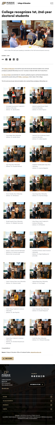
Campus (5, 409)
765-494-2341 (5, 388)
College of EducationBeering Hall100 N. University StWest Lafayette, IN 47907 (7, 382)
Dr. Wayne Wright (6, 75)
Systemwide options (35, 384)
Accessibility (5, 417)
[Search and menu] (51, 3)
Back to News (8, 358)
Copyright (17, 415)
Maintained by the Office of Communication (27, 418)
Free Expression (37, 417)
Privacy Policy (30, 417)
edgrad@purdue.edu (36, 352)
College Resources (8, 400)
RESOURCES (6, 405)
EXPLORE (5, 396)
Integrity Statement (21, 417)
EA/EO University (13, 417)
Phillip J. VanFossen (23, 77)
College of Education (24, 3)
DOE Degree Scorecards (46, 417)
